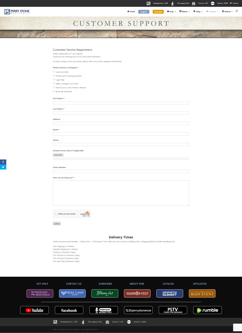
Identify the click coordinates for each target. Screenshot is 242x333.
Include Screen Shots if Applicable (68, 150)
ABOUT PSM (137, 283)
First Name (58, 98)
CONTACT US (74, 283)
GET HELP (42, 283)
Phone (56, 140)
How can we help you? (63, 177)
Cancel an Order (62, 72)
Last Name (58, 109)
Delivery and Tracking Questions (69, 76)
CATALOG (168, 283)
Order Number (59, 167)
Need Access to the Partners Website (71, 87)
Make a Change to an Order (67, 83)
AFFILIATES (200, 283)
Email (56, 129)
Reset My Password (64, 91)
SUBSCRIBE (105, 283)
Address (56, 119)
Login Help (60, 80)
